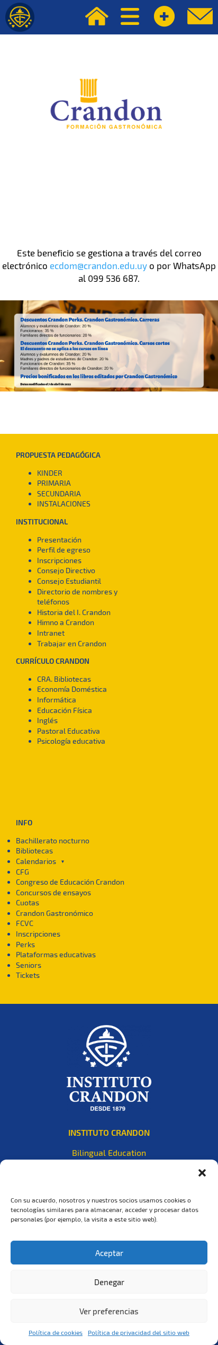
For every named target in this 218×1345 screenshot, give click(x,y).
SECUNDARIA (59, 493)
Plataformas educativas (56, 954)
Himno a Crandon (65, 622)
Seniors (28, 964)
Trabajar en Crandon (71, 643)
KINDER (49, 472)
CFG (22, 871)
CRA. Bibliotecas (64, 678)
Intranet (51, 632)
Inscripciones (59, 560)
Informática (56, 699)
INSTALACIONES (63, 503)
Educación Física (64, 710)
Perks (25, 944)
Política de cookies (56, 1332)
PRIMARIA (54, 482)
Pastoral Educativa (68, 730)
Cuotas (27, 902)
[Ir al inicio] (19, 17)
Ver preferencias (109, 1311)
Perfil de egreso (63, 549)
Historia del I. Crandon (74, 612)
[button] (202, 1173)
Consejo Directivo (66, 570)
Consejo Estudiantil (69, 580)
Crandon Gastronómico (54, 913)
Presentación (59, 539)
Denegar (109, 1282)
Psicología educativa (71, 740)
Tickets (28, 974)
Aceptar (109, 1253)
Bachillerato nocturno (52, 840)
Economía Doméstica (72, 688)
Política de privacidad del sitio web (138, 1332)
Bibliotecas (34, 850)
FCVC (24, 923)
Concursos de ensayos (53, 892)
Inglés (47, 720)
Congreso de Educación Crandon (70, 881)
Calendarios (36, 861)
